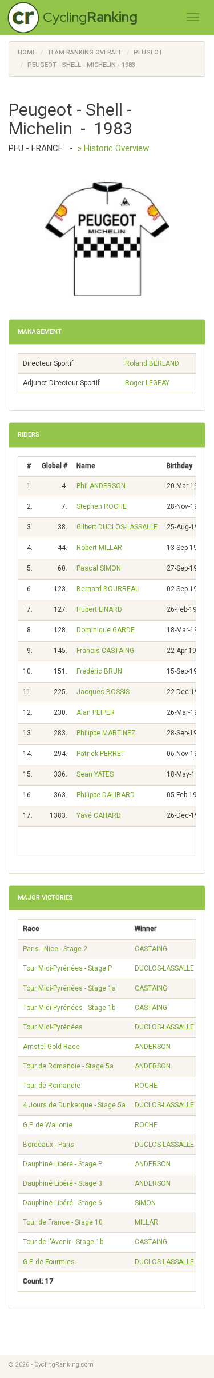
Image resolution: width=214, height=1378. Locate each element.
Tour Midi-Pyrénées (53, 1027)
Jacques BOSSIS (103, 692)
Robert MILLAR (99, 548)
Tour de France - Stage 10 (63, 1222)
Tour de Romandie (51, 1086)
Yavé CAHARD (98, 815)
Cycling (90, 17)
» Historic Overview (113, 148)
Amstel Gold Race (51, 1047)
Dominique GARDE (105, 630)
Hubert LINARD (99, 609)
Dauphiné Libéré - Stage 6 (62, 1203)
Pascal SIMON (98, 568)
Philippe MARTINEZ (106, 733)
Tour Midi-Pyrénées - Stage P (67, 968)
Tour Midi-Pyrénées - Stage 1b (69, 1008)
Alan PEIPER (95, 712)
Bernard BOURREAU (108, 589)
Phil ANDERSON (101, 486)
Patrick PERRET (100, 754)
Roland (152, 363)
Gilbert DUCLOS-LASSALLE (117, 527)
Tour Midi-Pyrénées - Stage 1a (69, 988)
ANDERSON (153, 1047)
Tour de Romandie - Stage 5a (68, 1066)
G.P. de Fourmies (49, 1262)
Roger (147, 383)
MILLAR (146, 1222)
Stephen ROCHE (101, 506)
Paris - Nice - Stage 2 (55, 949)
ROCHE (146, 1086)
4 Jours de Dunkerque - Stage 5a (74, 1105)
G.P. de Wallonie (47, 1125)
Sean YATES (95, 774)
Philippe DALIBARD (105, 795)
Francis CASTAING (105, 651)
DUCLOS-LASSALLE (164, 968)
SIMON (145, 1203)
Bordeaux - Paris (48, 1145)
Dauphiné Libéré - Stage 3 (62, 1183)
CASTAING (151, 949)
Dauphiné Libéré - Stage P (62, 1164)
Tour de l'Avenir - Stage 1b (63, 1242)
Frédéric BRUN (99, 671)
